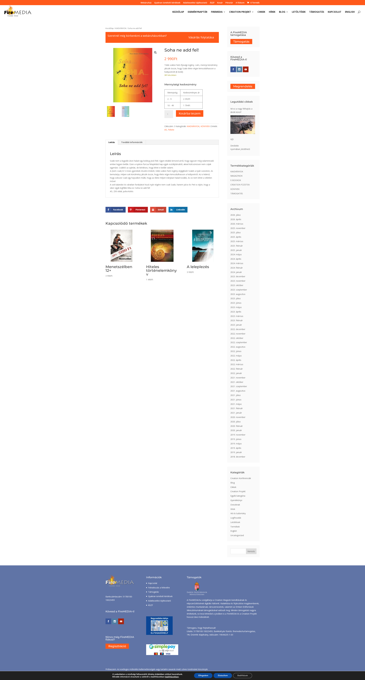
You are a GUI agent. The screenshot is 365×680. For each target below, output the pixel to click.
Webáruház (146, 3)
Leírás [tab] (112, 142)
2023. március (236, 316)
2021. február (236, 408)
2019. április (235, 448)
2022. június (235, 351)
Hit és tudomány (238, 513)
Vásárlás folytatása (201, 37)
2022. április (235, 360)
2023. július (235, 298)
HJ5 (232, 139)
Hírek (272, 12)
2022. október (236, 338)
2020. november (237, 417)
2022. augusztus (237, 346)
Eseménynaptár (197, 12)
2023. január (236, 324)
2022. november (237, 333)
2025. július (235, 232)
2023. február (236, 320)
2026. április (235, 219)
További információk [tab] (132, 142)
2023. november (237, 280)
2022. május (236, 355)
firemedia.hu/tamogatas (244, 631)
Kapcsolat (334, 12)
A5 (165, 129)
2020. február (236, 426)
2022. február (236, 368)
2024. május (236, 254)
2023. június (235, 302)
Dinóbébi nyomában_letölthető (240, 147)
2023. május (236, 307)
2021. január (236, 412)
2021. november (237, 377)
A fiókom (240, 3)
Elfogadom (203, 675)
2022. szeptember (238, 342)
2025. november (237, 228)
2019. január (236, 452)
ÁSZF (212, 3)
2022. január (236, 373)
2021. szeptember (238, 386)
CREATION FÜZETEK (240, 184)
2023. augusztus (237, 294)
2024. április (235, 258)
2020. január (236, 430)
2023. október (236, 285)
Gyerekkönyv (236, 500)
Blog (282, 12)
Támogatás (316, 12)
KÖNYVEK (205, 126)
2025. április (235, 237)
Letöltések (299, 12)
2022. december (237, 329)
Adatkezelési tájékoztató (195, 3)
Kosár (220, 3)
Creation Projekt (240, 12)
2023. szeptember (238, 289)
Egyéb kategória (237, 495)
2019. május (236, 443)
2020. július (235, 421)
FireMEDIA (217, 12)
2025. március (236, 241)
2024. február (236, 267)
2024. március (236, 263)
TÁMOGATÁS (236, 193)
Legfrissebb (235, 517)
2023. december (237, 276)
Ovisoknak (235, 504)
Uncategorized (237, 535)
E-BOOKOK (235, 180)
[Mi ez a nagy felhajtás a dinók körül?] (242, 124)
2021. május (236, 404)
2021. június (235, 399)
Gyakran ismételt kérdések (167, 3)
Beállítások (242, 675)
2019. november (237, 434)
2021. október (236, 382)
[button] (155, 52)
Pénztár (229, 3)
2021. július (235, 395)
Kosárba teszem (189, 113)
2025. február (236, 245)
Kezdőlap (178, 12)
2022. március (236, 364)
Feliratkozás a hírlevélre (159, 587)
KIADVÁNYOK (120, 28)
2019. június (235, 439)
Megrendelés (242, 86)
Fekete (171, 129)
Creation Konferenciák (240, 478)
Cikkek (261, 12)
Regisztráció (117, 646)
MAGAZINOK (236, 175)
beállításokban (172, 677)
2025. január (236, 250)
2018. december (237, 456)
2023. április (235, 311)
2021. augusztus (237, 390)
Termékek (235, 526)
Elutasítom (223, 675)
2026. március (236, 223)
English (350, 12)
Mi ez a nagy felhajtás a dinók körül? (241, 110)
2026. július (235, 215)
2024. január (236, 272)
